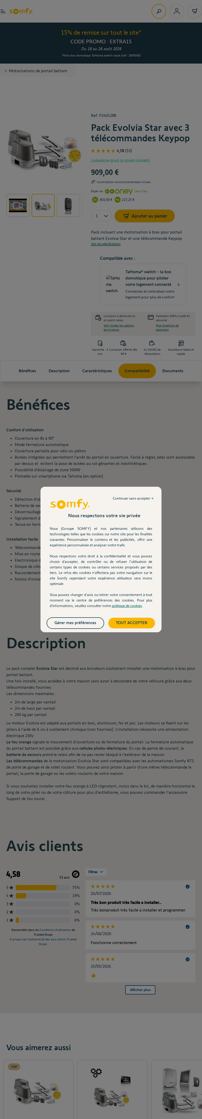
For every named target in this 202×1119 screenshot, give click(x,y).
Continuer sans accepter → (133, 498)
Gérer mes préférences (75, 622)
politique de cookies (127, 606)
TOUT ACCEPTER (132, 622)
